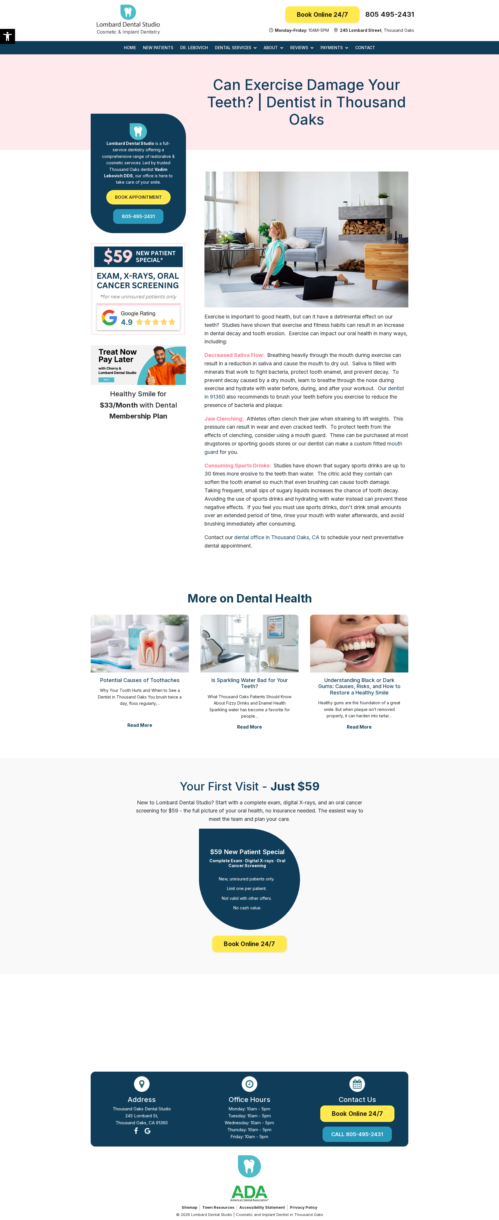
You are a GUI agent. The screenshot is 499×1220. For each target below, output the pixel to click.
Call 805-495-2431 (357, 1134)
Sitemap (189, 1207)
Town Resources (218, 1207)
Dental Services (233, 47)
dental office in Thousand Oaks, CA (276, 537)
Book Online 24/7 (322, 14)
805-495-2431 (138, 216)
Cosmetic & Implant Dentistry (128, 32)
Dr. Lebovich (194, 47)
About (271, 47)
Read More (139, 725)
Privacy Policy (303, 1207)
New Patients (158, 47)
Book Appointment (138, 197)
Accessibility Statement (262, 1207)
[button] (7, 36)
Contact (365, 47)
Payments (332, 47)
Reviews (299, 47)
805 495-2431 (389, 14)
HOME (130, 47)
